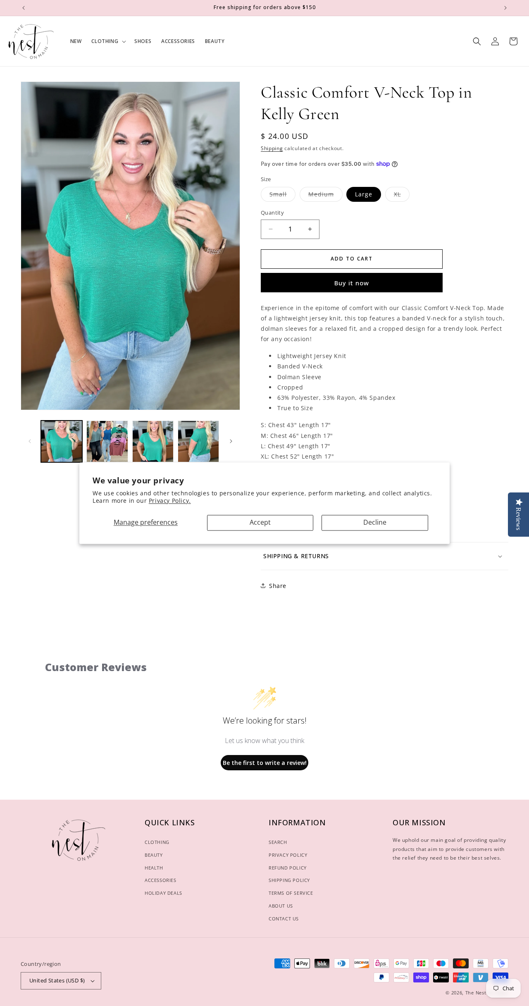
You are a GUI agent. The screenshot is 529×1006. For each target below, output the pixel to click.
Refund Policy (288, 868)
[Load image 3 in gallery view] (153, 441)
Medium (325, 196)
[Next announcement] (505, 8)
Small (282, 196)
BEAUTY (154, 855)
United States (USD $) (57, 980)
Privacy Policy (288, 855)
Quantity (272, 212)
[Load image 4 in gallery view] (198, 441)
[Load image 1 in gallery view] (61, 441)
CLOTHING (157, 842)
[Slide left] (30, 441)
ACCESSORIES (160, 880)
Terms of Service (291, 893)
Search (278, 842)
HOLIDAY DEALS (163, 893)
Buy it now (351, 283)
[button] (107, 41)
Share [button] (277, 586)
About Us (281, 906)
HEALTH (154, 868)
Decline (374, 522)
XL (402, 196)
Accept (260, 522)
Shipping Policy (289, 880)
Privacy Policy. (170, 501)
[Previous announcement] (23, 8)
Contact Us (284, 918)
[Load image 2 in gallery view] (107, 441)
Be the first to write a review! (265, 763)
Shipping (272, 148)
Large (363, 194)
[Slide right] (231, 441)
